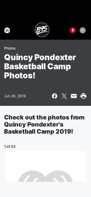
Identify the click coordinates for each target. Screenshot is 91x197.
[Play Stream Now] (83, 30)
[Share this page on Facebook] (54, 96)
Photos (10, 48)
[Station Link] (42, 30)
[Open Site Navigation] (7, 30)
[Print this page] (83, 96)
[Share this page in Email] (73, 96)
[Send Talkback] (73, 30)
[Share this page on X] (64, 96)
